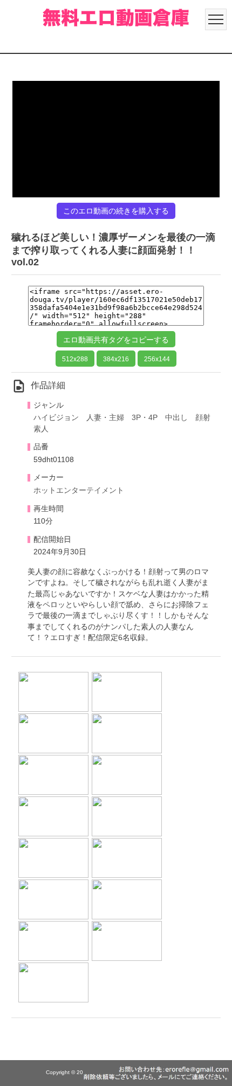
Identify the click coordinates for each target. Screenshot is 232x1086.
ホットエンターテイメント (78, 490)
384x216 (116, 359)
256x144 (157, 359)
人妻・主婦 (105, 418)
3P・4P (145, 418)
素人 (41, 429)
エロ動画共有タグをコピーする (116, 339)
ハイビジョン (56, 418)
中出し (176, 418)
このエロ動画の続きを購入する (116, 211)
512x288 (75, 359)
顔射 (202, 418)
